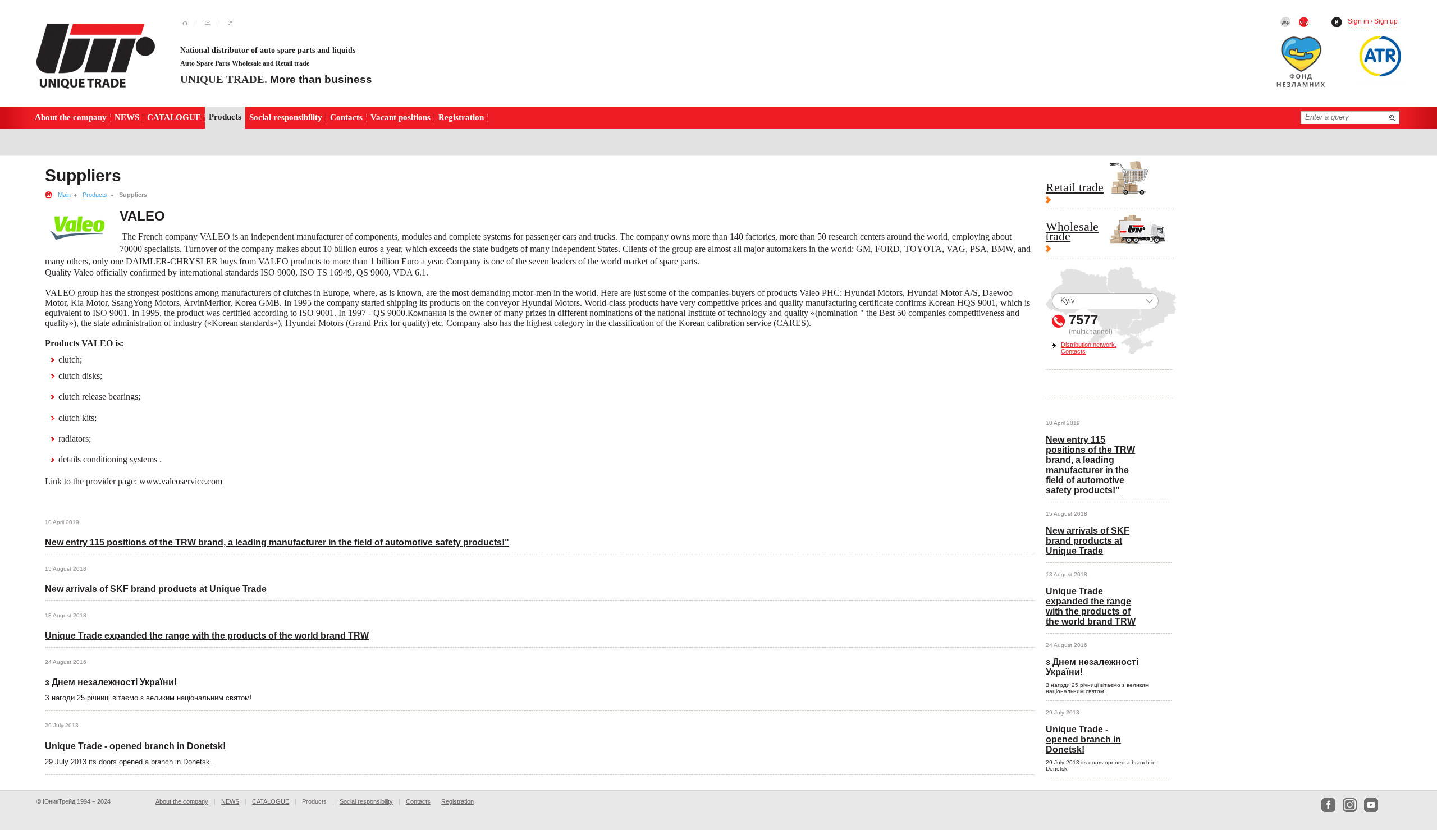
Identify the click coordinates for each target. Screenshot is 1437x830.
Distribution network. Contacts (1088, 348)
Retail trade (1075, 188)
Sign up (1386, 21)
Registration (461, 117)
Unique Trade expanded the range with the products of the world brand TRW (207, 635)
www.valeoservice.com (180, 481)
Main (64, 194)
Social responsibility (285, 117)
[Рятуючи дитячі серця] (1306, 64)
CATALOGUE (174, 117)
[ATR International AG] (1381, 56)
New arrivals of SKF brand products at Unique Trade (156, 589)
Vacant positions (400, 117)
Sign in (1358, 21)
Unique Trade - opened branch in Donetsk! (135, 746)
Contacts (346, 117)
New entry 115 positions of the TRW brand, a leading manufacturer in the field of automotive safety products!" (277, 542)
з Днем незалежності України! (111, 682)
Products (95, 194)
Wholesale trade (1072, 233)
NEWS (127, 117)
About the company (71, 117)
